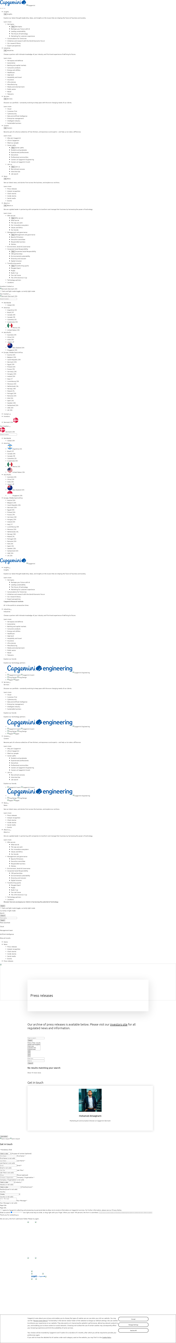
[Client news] (34, 1046)
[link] (17, 5)
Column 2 (33, 1304)
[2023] (29, 1056)
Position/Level (27, 1187)
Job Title (20, 1170)
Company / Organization (25, 1177)
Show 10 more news (34, 1073)
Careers (9, 128)
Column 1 (33, 1283)
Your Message (22, 1200)
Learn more (7, 22)
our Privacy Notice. (115, 1210)
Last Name (21, 1161)
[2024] (29, 1054)
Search (2, 906)
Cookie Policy (106, 1337)
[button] (11, 422)
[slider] (16, 1212)
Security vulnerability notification (40, 1247)
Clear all (30, 1063)
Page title (3, 1205)
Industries (10, 50)
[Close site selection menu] (10, 294)
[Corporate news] (34, 1048)
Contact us (38, 1299)
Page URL (3, 1208)
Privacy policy (35, 1245)
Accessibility (34, 1243)
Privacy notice (38, 1314)
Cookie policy (34, 1252)
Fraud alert (34, 1255)
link (5, 14)
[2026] (29, 1051)
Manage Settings (133, 1325)
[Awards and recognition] (34, 1045)
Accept (133, 1319)
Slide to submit (5, 1212)
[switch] (1, 291)
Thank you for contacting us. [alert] (9, 1215)
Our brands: (30, 1262)
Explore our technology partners (14, 663)
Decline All (133, 1330)
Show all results (5, 938)
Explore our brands (10, 659)
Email (19, 1165)
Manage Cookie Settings (40, 1321)
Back (13, 26)
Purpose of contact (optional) (21, 1153)
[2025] (29, 1053)
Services (9, 99)
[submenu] (11, 609)
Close (3, 915)
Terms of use (34, 1240)
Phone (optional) (22, 1175)
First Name (21, 1156)
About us (10, 205)
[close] (2, 8)
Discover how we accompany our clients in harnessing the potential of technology (31, 902)
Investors (33, 1238)
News (9, 179)
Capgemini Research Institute (13, 601)
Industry (18, 1182)
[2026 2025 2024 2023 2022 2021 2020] (29, 1056)
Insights (9, 14)
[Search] (0, 8)
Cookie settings (35, 1250)
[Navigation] (4, 8)
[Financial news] (34, 1049)
